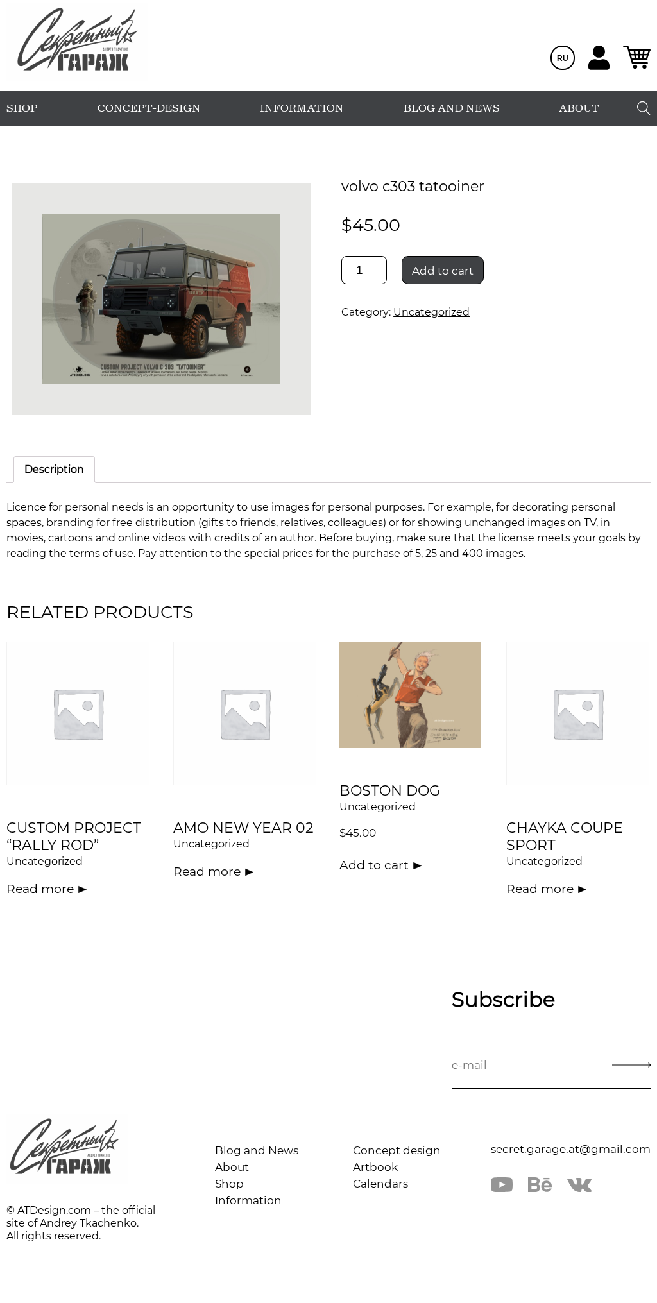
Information (248, 1200)
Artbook (375, 1167)
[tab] (54, 469)
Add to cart (443, 270)
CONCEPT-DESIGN (149, 108)
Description (54, 469)
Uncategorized (431, 312)
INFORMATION (302, 108)
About (232, 1167)
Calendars (380, 1183)
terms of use (101, 553)
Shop (229, 1183)
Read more (40, 888)
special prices (278, 553)
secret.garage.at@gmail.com (571, 1149)
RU (562, 58)
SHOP (22, 108)
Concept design (397, 1150)
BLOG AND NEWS (452, 108)
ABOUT (579, 108)
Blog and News (256, 1150)
